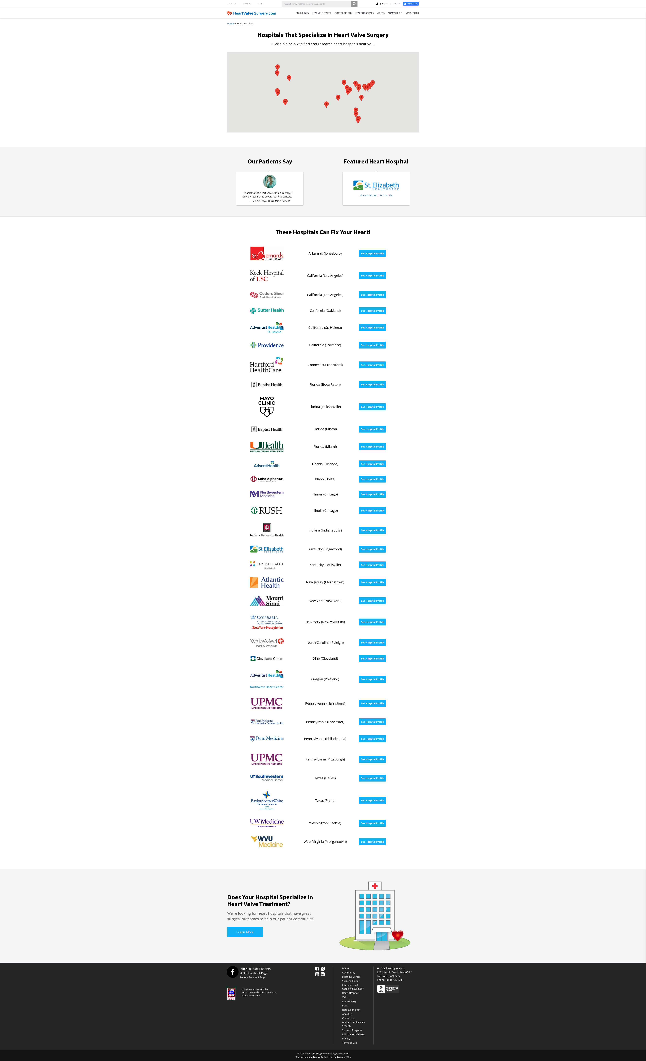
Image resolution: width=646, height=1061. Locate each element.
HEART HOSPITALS (364, 12)
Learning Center (351, 976)
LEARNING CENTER (321, 12)
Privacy (346, 1038)
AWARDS (247, 3)
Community (348, 972)
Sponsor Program (352, 1030)
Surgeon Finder (351, 981)
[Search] (354, 4)
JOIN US (383, 3)
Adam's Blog (349, 1001)
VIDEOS (381, 12)
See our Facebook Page (252, 977)
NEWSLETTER (412, 12)
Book (345, 1005)
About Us (347, 1014)
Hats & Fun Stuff (351, 1009)
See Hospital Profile (372, 253)
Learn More (245, 932)
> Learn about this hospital (376, 195)
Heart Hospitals (351, 992)
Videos (346, 997)
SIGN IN (397, 3)
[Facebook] (233, 972)
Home (230, 23)
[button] (355, 84)
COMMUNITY (302, 12)
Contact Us (348, 1018)
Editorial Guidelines (353, 1034)
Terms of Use (349, 1042)
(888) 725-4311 (395, 979)
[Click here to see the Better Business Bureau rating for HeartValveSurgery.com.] (406, 988)
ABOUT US (231, 3)
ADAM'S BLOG (395, 12)
